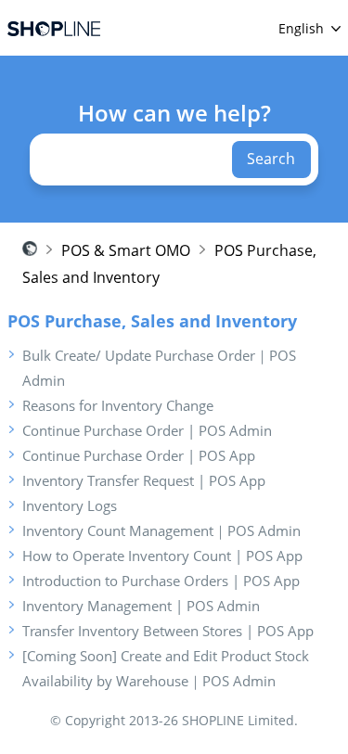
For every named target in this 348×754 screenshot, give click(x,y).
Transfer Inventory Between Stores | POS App (168, 630)
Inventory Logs (69, 505)
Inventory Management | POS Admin (141, 605)
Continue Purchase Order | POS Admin (147, 430)
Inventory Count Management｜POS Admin (161, 530)
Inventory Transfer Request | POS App (143, 480)
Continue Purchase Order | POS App (138, 455)
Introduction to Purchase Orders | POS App (161, 580)
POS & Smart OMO (125, 250)
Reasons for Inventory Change (117, 405)
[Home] (53, 28)
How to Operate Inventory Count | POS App (162, 555)
